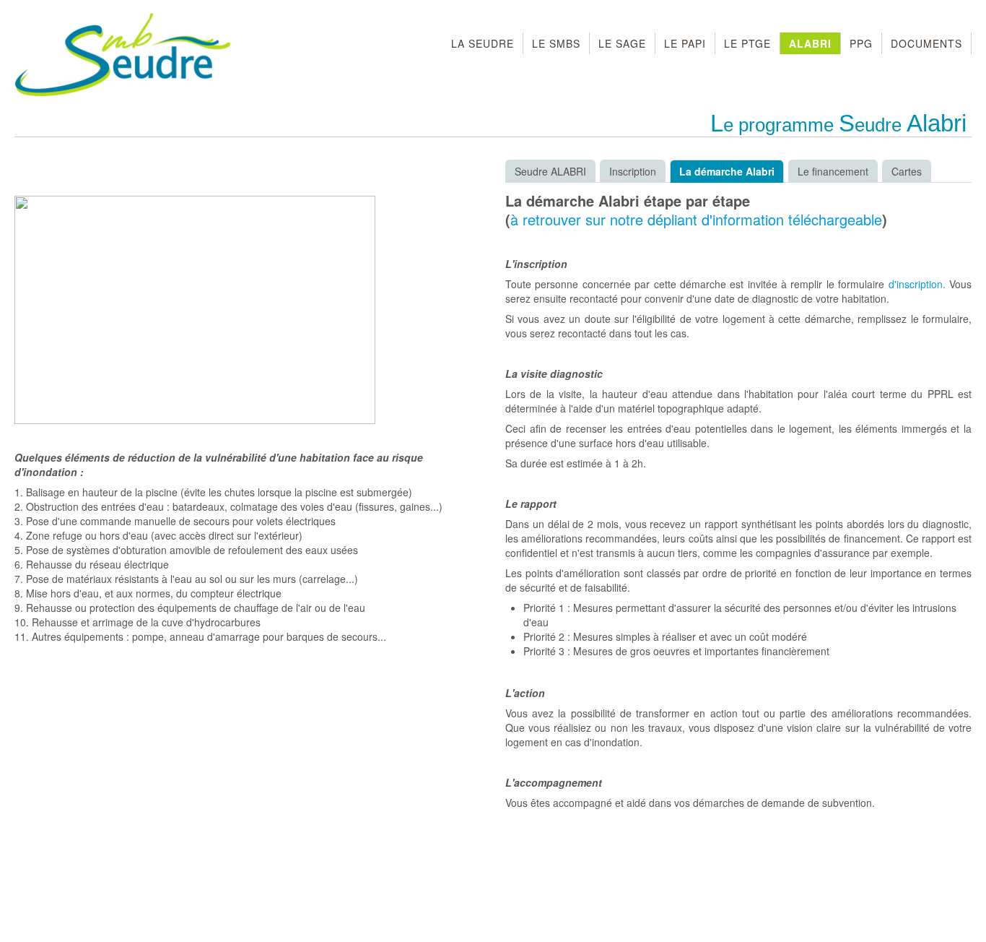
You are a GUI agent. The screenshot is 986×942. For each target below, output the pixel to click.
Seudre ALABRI (550, 171)
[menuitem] (482, 43)
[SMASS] (122, 55)
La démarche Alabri (727, 171)
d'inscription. (919, 284)
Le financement (833, 171)
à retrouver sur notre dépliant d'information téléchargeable (696, 219)
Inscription (632, 171)
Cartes (906, 171)
